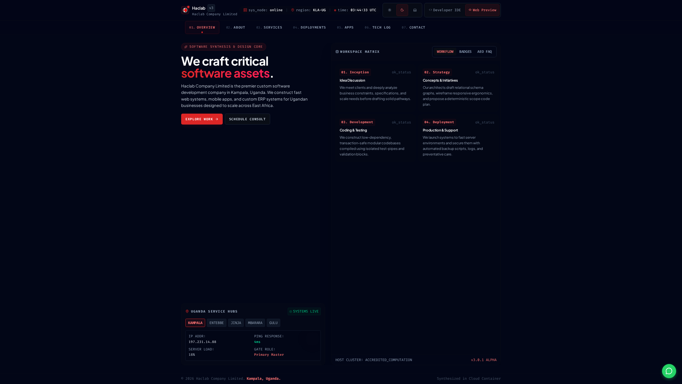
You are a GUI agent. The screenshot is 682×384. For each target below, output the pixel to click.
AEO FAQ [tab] (484, 51)
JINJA (236, 323)
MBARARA (255, 323)
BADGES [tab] (465, 51)
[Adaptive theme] (415, 10)
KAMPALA (195, 323)
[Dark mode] (402, 10)
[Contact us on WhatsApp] (669, 371)
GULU (273, 323)
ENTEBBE (216, 323)
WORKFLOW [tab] (445, 51)
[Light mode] (389, 10)
